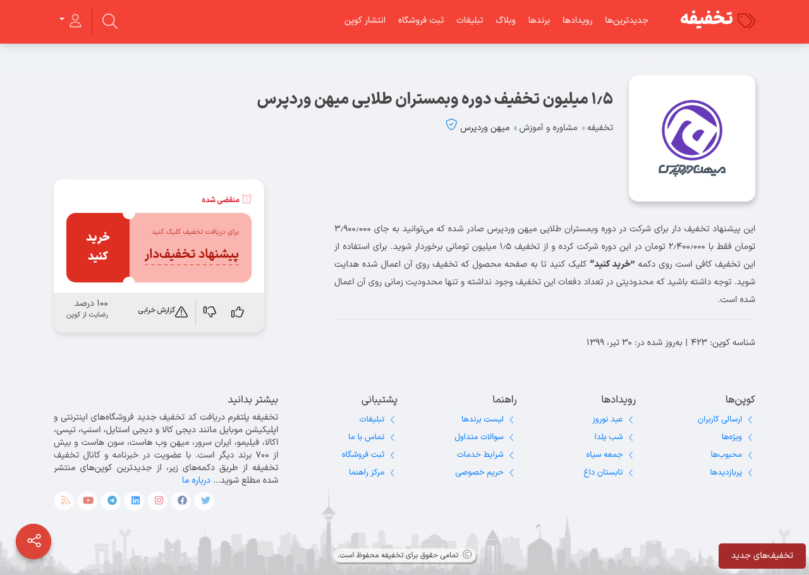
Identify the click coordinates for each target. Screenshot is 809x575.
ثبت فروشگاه (421, 20)
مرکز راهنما (366, 472)
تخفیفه (706, 19)
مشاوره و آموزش (549, 128)
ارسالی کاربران (720, 419)
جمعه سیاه (605, 455)
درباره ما (196, 480)
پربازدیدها (726, 472)
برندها (539, 20)
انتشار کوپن (365, 20)
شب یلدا (609, 437)
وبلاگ (505, 20)
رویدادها (577, 20)
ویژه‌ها (732, 437)
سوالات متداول (478, 437)
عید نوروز (607, 419)
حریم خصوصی (480, 472)
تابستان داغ (603, 472)
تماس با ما (366, 437)
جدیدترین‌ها (626, 20)
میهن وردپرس (484, 128)
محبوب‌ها (726, 455)
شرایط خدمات (480, 455)
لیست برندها (482, 419)
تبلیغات (469, 20)
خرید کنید (98, 247)
